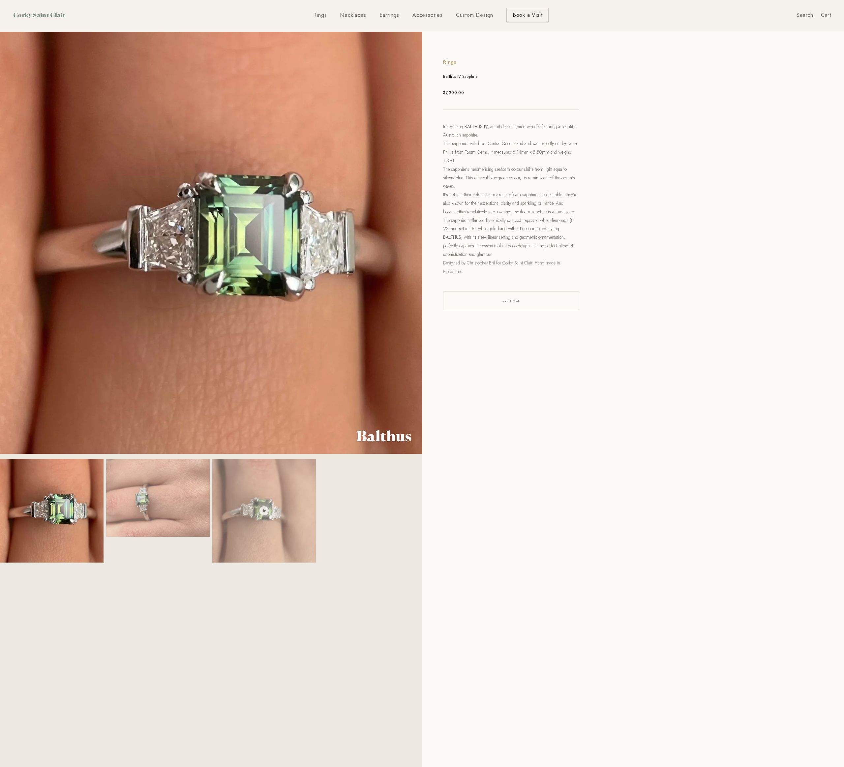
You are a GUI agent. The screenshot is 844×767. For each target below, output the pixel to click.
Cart (826, 15)
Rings (320, 15)
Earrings (389, 15)
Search (805, 15)
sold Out (511, 301)
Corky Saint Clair (39, 14)
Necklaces (353, 15)
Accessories (427, 15)
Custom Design (474, 15)
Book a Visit (528, 15)
